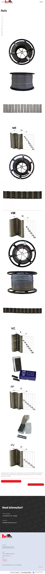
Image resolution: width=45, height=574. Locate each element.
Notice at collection (15, 572)
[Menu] (3, 2)
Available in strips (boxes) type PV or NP (11, 481)
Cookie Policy (4, 560)
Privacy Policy (4, 559)
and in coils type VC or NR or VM (36, 484)
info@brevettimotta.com (9, 522)
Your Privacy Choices (26, 572)
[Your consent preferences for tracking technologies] (39, 572)
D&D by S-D (41, 566)
